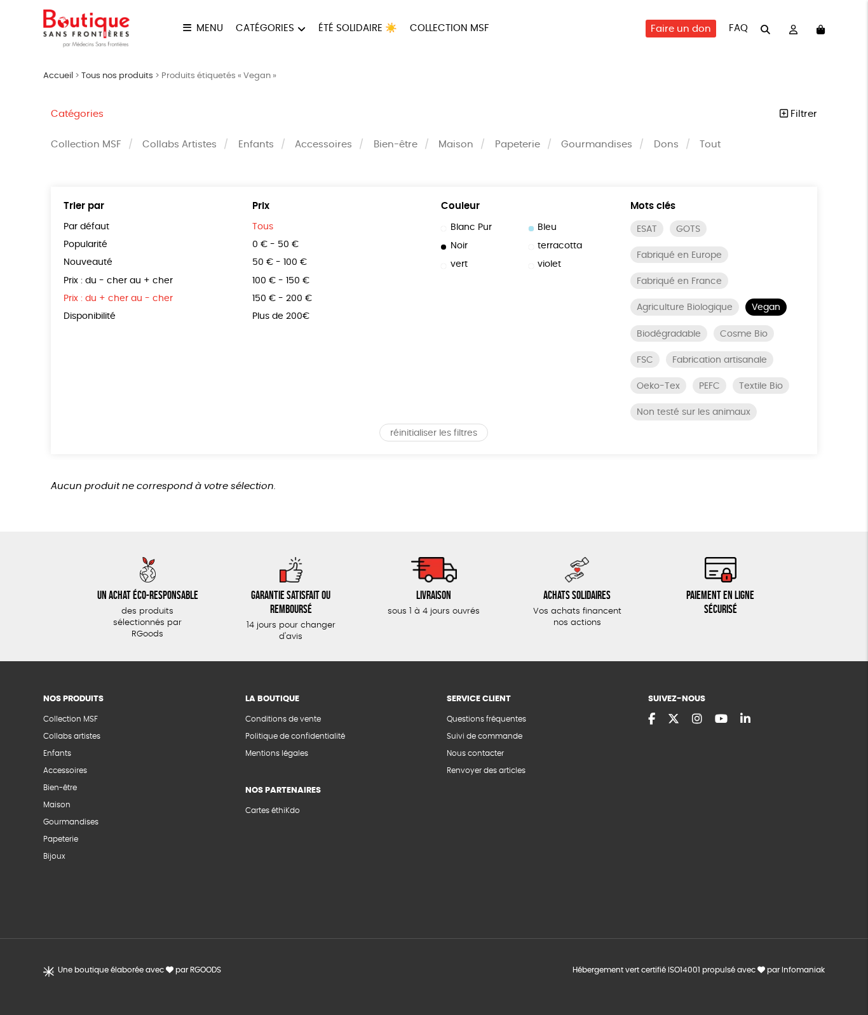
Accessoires (323, 144)
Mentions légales (276, 753)
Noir (459, 245)
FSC (645, 360)
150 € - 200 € (282, 298)
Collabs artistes (71, 736)
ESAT (647, 229)
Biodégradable (669, 334)
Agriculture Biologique (685, 307)
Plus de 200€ (280, 316)
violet (549, 264)
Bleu (547, 227)
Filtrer (802, 114)
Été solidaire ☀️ (357, 28)
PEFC (709, 386)
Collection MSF (449, 28)
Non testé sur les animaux (693, 412)
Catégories (265, 28)
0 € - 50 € (275, 244)
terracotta (560, 245)
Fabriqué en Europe (679, 255)
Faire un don (681, 29)
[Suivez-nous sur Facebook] (651, 719)
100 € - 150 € (280, 280)
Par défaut (86, 226)
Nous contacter (475, 753)
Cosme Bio (744, 334)
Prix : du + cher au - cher (118, 298)
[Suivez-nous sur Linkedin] (745, 719)
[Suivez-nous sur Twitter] (673, 719)
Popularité (85, 244)
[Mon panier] (821, 29)
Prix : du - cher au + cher (118, 280)
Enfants (256, 144)
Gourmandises (596, 144)
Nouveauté (88, 262)
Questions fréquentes (486, 719)
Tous (262, 226)
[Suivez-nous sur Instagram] (697, 719)
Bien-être (395, 144)
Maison (455, 144)
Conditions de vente (283, 719)
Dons (666, 144)
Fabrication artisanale (719, 360)
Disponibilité (90, 316)
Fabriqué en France (679, 281)
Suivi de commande (484, 736)
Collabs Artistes (179, 144)
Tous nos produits (117, 76)
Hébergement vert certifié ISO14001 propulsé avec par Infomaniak (699, 970)
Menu (209, 28)
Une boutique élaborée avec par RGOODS (139, 970)
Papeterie (517, 144)
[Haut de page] (842, 964)
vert (459, 264)
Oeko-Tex (658, 386)
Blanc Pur (471, 227)
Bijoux (54, 856)
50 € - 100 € (279, 262)
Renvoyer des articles (486, 770)
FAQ (738, 28)
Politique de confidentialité (295, 736)
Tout (710, 144)
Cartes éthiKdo (272, 810)
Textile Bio (761, 386)
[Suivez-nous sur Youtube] (721, 719)
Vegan (766, 307)
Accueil (58, 76)
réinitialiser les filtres (433, 433)
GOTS (688, 229)
